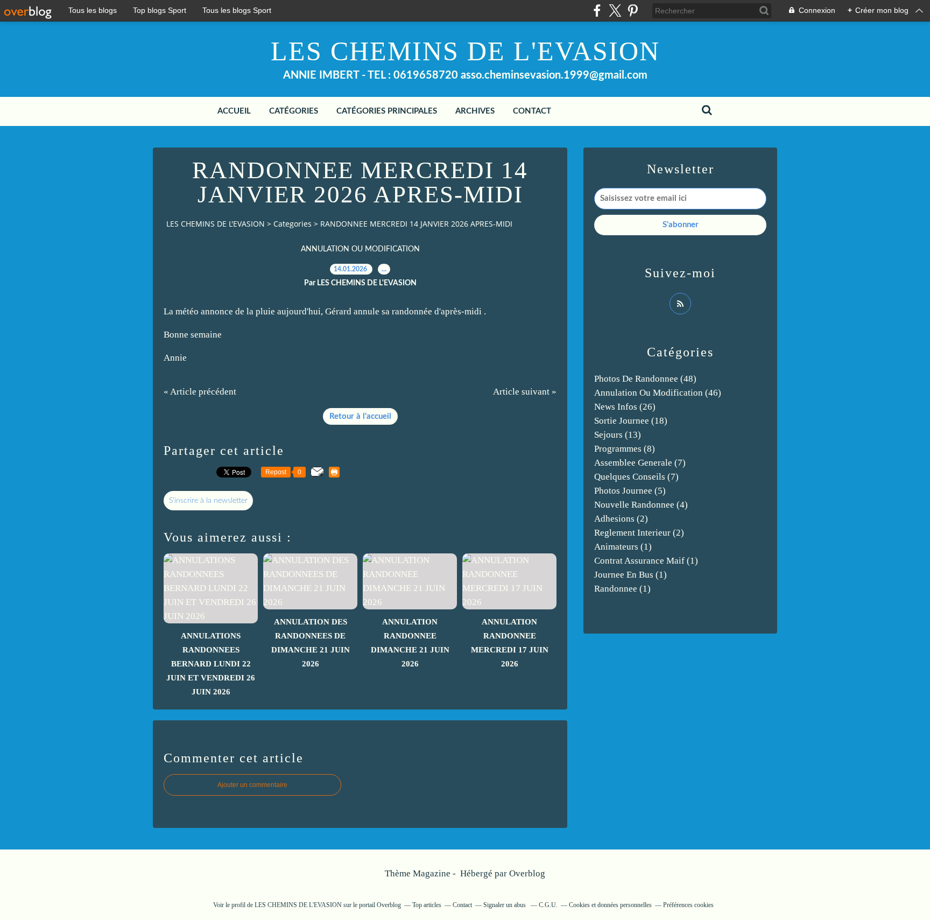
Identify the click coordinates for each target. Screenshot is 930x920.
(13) (617, 435)
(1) (623, 547)
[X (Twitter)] (615, 10)
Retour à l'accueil (360, 416)
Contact (532, 111)
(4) (641, 505)
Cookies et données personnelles (610, 905)
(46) (657, 393)
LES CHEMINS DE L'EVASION (465, 51)
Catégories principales (386, 111)
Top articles (426, 905)
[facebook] (597, 10)
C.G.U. (548, 905)
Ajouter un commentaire (252, 785)
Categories (292, 224)
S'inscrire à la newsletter (208, 500)
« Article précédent (200, 392)
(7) (640, 463)
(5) (630, 491)
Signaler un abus (505, 905)
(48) (645, 379)
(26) (625, 407)
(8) (624, 449)
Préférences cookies (688, 905)
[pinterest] (632, 10)
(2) (621, 519)
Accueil (234, 111)
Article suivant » (524, 392)
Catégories (293, 111)
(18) (630, 421)
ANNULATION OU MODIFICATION (360, 249)
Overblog (527, 873)
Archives (475, 111)
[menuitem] (234, 111)
